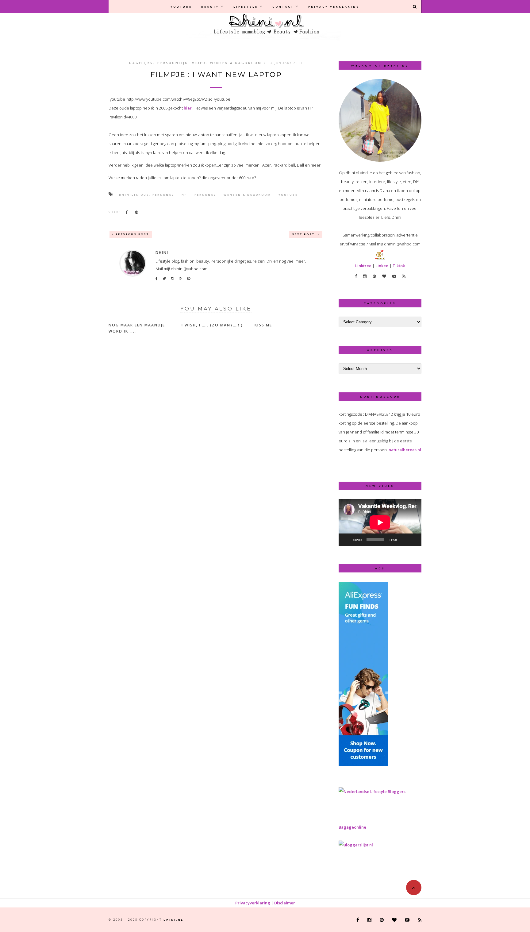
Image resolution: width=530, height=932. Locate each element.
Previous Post (132, 234)
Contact (283, 7)
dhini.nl (173, 920)
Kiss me (263, 325)
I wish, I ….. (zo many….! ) (212, 325)
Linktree (363, 265)
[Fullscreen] (413, 540)
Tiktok (399, 265)
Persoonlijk (172, 62)
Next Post (304, 234)
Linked (382, 265)
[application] (380, 522)
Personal (205, 195)
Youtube (181, 7)
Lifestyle (245, 7)
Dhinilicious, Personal (146, 195)
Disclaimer (284, 903)
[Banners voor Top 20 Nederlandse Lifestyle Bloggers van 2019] (372, 791)
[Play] (347, 540)
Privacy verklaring (334, 7)
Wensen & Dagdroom (236, 62)
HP (184, 195)
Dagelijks (141, 62)
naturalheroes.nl (405, 450)
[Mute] (404, 540)
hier (188, 108)
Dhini (162, 252)
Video (199, 62)
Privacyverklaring (252, 903)
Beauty (210, 7)
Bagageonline (352, 827)
